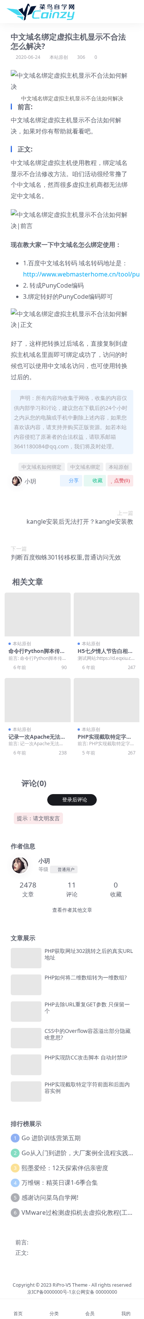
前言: (21, 1242)
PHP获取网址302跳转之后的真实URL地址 (89, 954)
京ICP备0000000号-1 (49, 1292)
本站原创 (59, 57)
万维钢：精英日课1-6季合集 (60, 1182)
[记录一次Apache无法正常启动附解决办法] (38, 700)
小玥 (30, 481)
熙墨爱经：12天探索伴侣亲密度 (65, 1168)
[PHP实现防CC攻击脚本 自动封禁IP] (26, 1064)
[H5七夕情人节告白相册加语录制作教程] (107, 614)
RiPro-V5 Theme (70, 1285)
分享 (74, 480)
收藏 (98, 480)
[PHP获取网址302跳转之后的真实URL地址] (26, 958)
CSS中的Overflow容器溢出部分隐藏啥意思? (88, 1034)
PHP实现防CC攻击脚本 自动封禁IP (86, 1057)
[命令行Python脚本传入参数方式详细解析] (38, 614)
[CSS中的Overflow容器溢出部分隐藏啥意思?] (26, 1038)
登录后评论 (74, 800)
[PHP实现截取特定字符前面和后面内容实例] (107, 700)
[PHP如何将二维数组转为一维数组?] (26, 984)
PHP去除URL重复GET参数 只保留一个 (87, 1007)
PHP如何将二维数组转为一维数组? (86, 977)
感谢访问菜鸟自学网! (50, 1197)
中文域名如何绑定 (41, 466)
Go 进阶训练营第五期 (51, 1138)
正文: (21, 1252)
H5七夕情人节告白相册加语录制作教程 (105, 654)
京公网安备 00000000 (94, 1292)
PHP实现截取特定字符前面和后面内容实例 (105, 740)
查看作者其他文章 (72, 910)
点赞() (122, 480)
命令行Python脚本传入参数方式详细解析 (36, 654)
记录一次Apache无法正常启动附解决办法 (37, 740)
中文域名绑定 (85, 466)
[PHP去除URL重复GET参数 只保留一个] (26, 1011)
